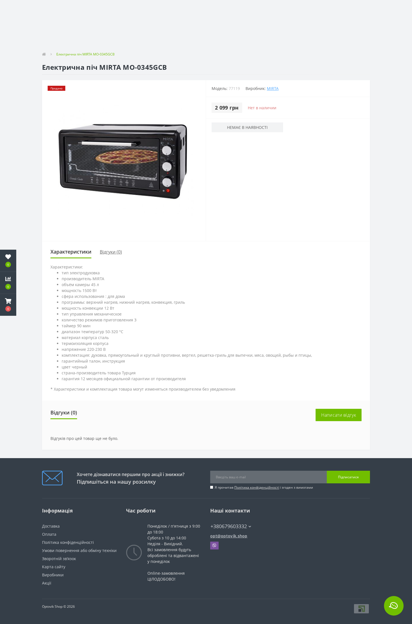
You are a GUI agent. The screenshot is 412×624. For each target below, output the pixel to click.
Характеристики (70, 251)
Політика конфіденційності (256, 487)
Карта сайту (53, 566)
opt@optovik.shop (228, 536)
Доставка (51, 526)
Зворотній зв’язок (59, 558)
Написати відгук (338, 415)
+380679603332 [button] (228, 526)
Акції (46, 583)
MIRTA (273, 88)
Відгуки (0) (111, 252)
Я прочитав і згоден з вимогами (264, 487)
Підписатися (348, 477)
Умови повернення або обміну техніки (79, 550)
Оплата (49, 534)
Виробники (53, 574)
